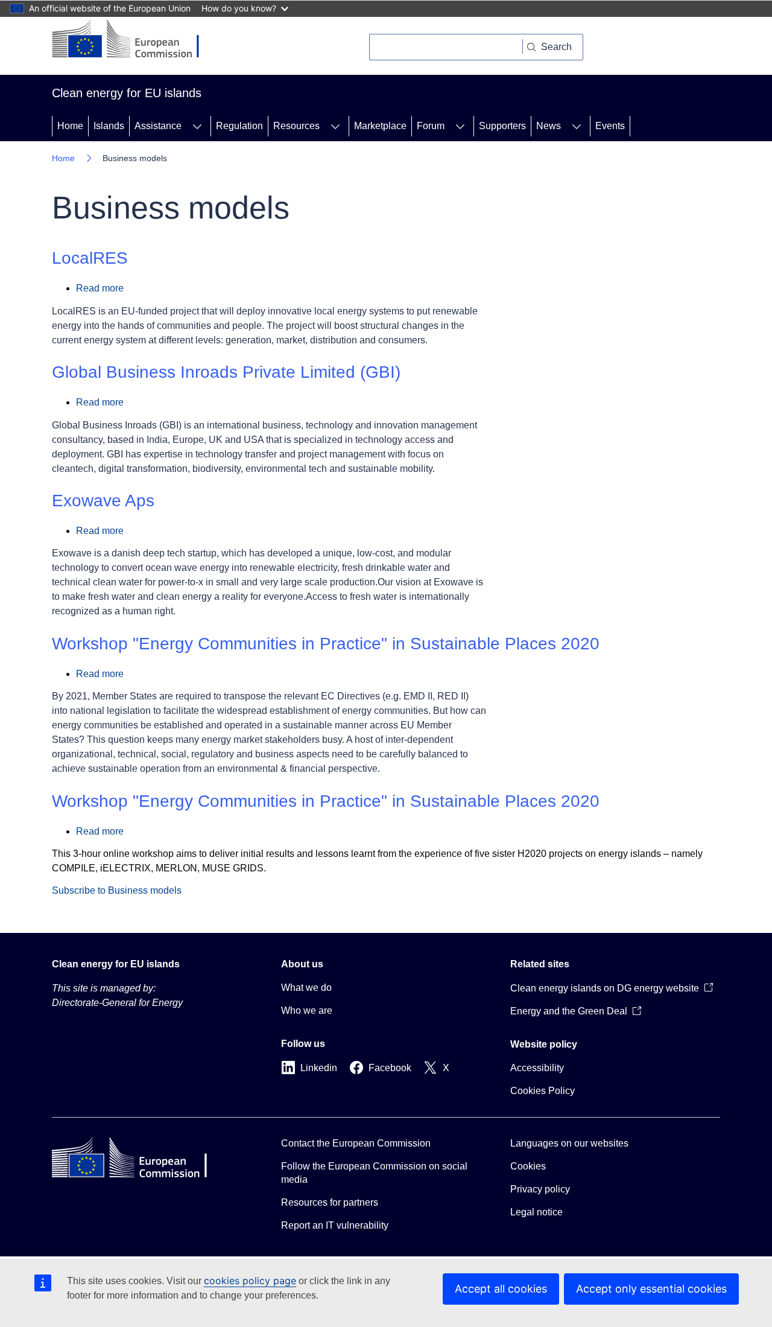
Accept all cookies (501, 1288)
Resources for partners (329, 1202)
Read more (100, 288)
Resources (296, 126)
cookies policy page (250, 1280)
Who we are (306, 1010)
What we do (306, 987)
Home (70, 126)
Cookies (528, 1166)
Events (610, 126)
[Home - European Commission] (135, 39)
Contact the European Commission (356, 1143)
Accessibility (537, 1068)
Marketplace (380, 126)
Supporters (502, 126)
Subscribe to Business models (117, 890)
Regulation (239, 126)
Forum (431, 126)
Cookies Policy (542, 1091)
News (548, 126)
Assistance (158, 126)
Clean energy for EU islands (116, 964)
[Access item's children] (197, 126)
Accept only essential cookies (651, 1288)
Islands (108, 126)
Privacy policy (540, 1189)
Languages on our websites (569, 1143)
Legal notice (536, 1212)
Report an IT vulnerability (334, 1225)
